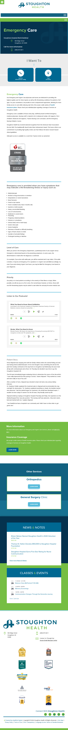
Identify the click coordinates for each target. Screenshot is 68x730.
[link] (2, 2)
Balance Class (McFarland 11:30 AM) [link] (26, 583)
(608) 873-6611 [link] (19, 50)
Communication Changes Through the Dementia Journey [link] (34, 594)
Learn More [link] (12, 450)
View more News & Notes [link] (18, 561)
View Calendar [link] (14, 598)
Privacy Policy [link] (9, 722)
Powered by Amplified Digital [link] (13, 720)
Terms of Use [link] (18, 722)
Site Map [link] (60, 720)
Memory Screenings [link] (22, 589)
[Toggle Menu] (65, 15)
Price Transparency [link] (28, 722)
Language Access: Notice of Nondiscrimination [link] (49, 722)
